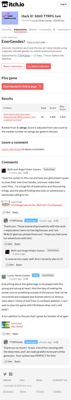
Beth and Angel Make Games (24, 169)
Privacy (40, 391)
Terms (23, 391)
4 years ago (15, 172)
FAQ (22, 380)
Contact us (60, 380)
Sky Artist (17, 326)
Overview (7, 29)
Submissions (20, 29)
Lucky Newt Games (42, 20)
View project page (36, 42)
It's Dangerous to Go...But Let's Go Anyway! (37, 204)
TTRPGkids (23, 55)
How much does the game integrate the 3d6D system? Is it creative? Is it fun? (19, 117)
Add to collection (40, 66)
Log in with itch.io (11, 149)
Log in (63, 4)
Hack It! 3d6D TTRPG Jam (41, 16)
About (7, 380)
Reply (15, 212)
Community (45, 29)
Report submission (13, 66)
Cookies (57, 391)
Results (33, 29)
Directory (8, 391)
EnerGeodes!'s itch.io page (20, 86)
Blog (39, 380)
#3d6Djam (58, 20)
